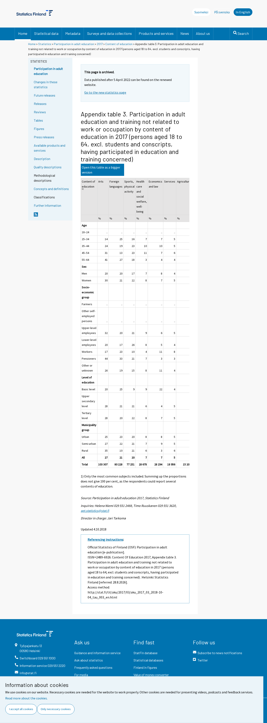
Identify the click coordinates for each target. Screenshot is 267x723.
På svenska (223, 12)
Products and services (156, 33)
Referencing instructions (105, 539)
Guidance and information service (97, 653)
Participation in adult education (74, 44)
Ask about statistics (88, 660)
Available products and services (49, 147)
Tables (38, 120)
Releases (40, 104)
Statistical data (46, 33)
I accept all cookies (21, 709)
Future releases (44, 95)
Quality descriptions (48, 167)
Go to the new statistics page (105, 92)
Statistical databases (148, 660)
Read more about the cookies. (26, 698)
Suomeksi (201, 12)
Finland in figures (145, 667)
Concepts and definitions (51, 189)
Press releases (44, 137)
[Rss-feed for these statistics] (52, 216)
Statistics (44, 44)
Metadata (72, 33)
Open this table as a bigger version (101, 169)
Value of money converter (151, 675)
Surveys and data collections (109, 33)
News (184, 33)
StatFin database (145, 653)
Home (22, 33)
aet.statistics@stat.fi (95, 511)
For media (81, 675)
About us (203, 33)
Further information (47, 205)
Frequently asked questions (93, 667)
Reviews (40, 112)
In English (243, 12)
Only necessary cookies (56, 709)
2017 (100, 44)
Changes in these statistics (45, 84)
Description (42, 159)
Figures (39, 129)
